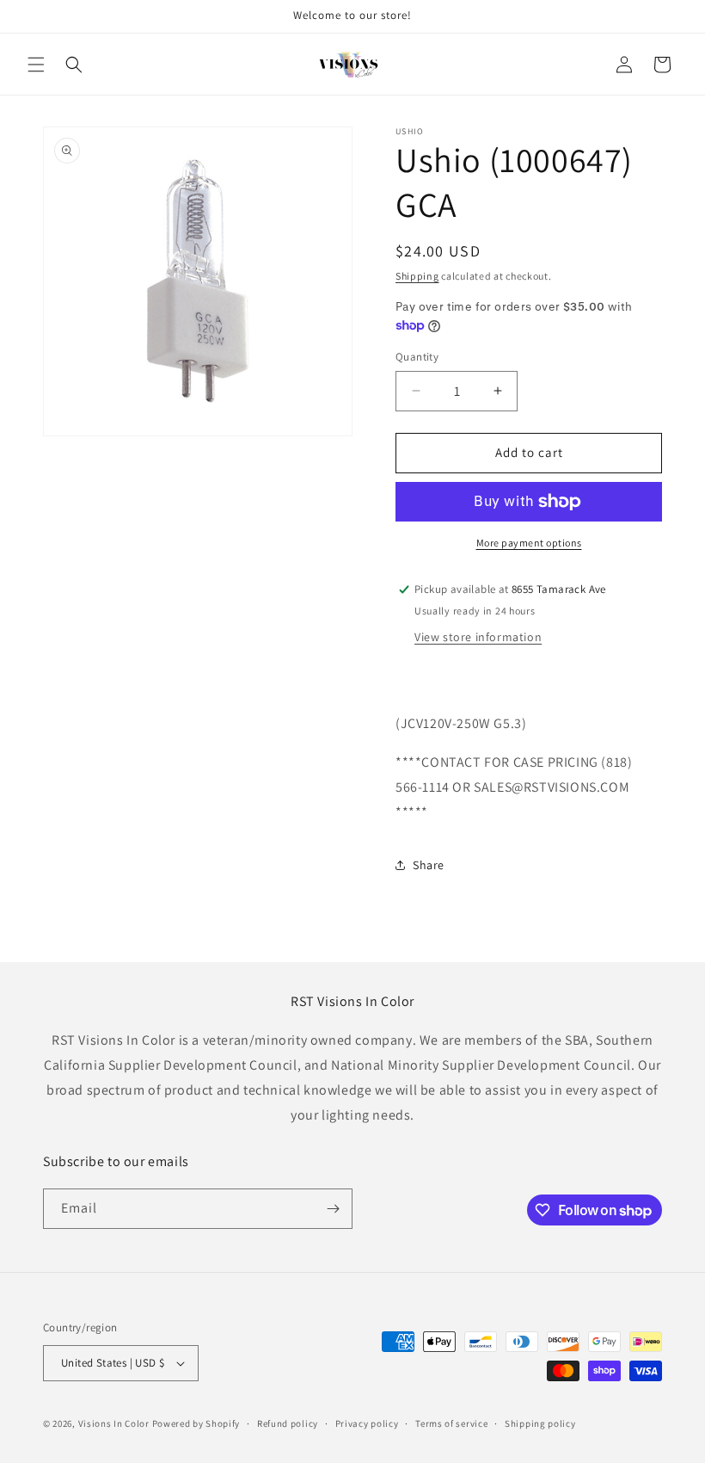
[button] (36, 64)
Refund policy (287, 1423)
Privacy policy (367, 1423)
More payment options (529, 542)
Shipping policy (540, 1423)
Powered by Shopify (196, 1423)
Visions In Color (114, 1423)
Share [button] (428, 865)
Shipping (417, 275)
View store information (478, 637)
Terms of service (451, 1423)
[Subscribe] (333, 1208)
